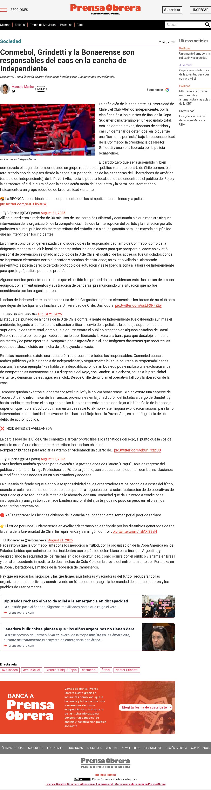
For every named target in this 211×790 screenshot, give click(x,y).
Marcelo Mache (23, 87)
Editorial (20, 24)
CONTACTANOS (200, 748)
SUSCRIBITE (35, 748)
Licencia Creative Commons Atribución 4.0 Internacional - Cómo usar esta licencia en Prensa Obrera (105, 784)
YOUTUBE (112, 748)
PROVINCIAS (75, 748)
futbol (106, 670)
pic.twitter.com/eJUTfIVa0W (23, 204)
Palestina (66, 24)
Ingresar (200, 10)
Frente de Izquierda (43, 24)
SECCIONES (94, 748)
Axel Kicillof (31, 670)
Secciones (19, 10)
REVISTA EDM (152, 748)
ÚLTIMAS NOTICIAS (12, 748)
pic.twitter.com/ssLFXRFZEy (138, 305)
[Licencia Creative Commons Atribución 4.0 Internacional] (82, 779)
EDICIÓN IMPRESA (176, 748)
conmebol (89, 670)
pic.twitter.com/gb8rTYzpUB (137, 450)
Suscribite (172, 10)
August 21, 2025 (53, 213)
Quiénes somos (105, 775)
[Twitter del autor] (14, 91)
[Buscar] (207, 25)
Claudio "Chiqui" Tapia (61, 670)
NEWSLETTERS (131, 748)
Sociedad (10, 41)
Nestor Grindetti (126, 670)
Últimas (5, 24)
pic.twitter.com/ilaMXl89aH (135, 531)
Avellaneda (10, 670)
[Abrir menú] (3, 10)
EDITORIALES (55, 748)
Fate (80, 24)
